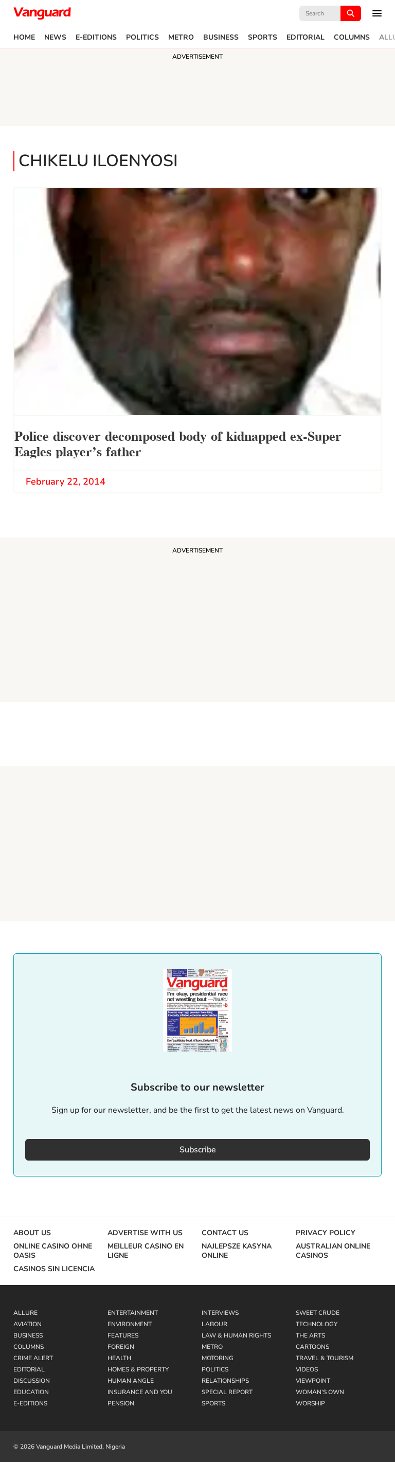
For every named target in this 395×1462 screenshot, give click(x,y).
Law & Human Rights (236, 1335)
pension (120, 1403)
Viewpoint (313, 1381)
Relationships (225, 1381)
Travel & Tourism (324, 1358)
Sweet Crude (317, 1313)
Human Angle (130, 1381)
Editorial (305, 37)
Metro (181, 37)
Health (119, 1358)
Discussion (31, 1381)
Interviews (220, 1313)
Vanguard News (42, 13)
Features (122, 1335)
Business (221, 37)
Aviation (27, 1324)
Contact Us (225, 1233)
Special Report (227, 1392)
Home (24, 37)
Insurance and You (139, 1392)
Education (31, 1392)
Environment (129, 1324)
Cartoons (312, 1347)
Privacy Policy (325, 1233)
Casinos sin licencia (54, 1269)
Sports (262, 37)
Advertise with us (145, 1233)
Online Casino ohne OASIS (52, 1251)
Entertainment (132, 1313)
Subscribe (197, 1149)
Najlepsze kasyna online (237, 1251)
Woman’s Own (320, 1392)
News (55, 37)
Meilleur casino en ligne (145, 1251)
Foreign (120, 1347)
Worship (310, 1403)
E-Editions (96, 37)
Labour (214, 1324)
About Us (32, 1233)
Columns (352, 37)
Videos (307, 1369)
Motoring (218, 1358)
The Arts (310, 1335)
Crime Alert (33, 1358)
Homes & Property (138, 1369)
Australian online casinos (333, 1251)
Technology (316, 1324)
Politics (142, 37)
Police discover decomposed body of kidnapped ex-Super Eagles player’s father (178, 443)
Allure (25, 1313)
